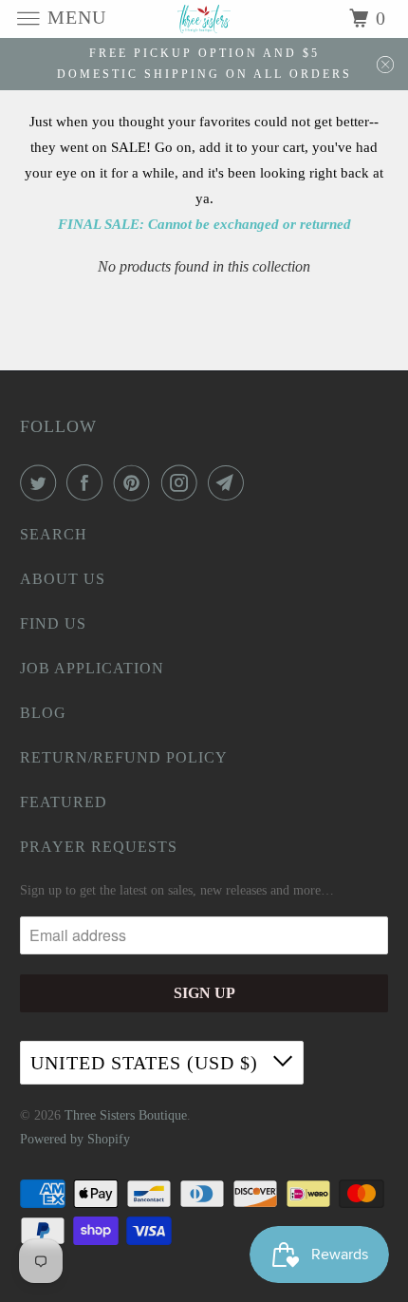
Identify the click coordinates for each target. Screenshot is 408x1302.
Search (53, 534)
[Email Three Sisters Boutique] (229, 482)
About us (62, 579)
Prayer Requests (98, 847)
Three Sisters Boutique (126, 1115)
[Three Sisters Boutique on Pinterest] (136, 482)
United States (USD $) (147, 1062)
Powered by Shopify (75, 1139)
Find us (53, 623)
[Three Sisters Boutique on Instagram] (183, 482)
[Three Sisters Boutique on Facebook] (88, 482)
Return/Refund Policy (124, 757)
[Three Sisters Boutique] (204, 18)
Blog (43, 713)
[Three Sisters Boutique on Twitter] (42, 482)
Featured (63, 802)
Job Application (92, 668)
